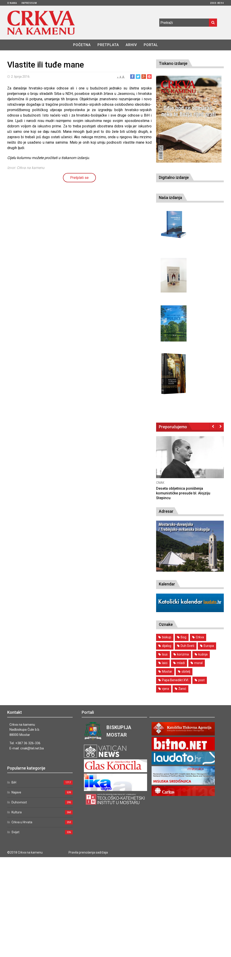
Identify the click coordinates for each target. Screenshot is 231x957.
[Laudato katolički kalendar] (190, 611)
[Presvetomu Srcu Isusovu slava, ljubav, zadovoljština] (174, 275)
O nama (12, 3)
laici (164, 663)
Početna (82, 45)
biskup (166, 637)
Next (220, 426)
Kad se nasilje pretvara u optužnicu (180, 488)
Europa (209, 646)
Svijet (15, 832)
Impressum (29, 3)
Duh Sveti (187, 646)
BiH (14, 782)
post (201, 680)
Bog (183, 637)
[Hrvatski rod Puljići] (174, 323)
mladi (181, 663)
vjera (165, 688)
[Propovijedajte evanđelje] (174, 225)
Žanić (182, 688)
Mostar (167, 671)
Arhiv (131, 45)
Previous (213, 426)
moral (198, 663)
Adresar (166, 511)
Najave (16, 792)
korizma (183, 654)
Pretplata (108, 45)
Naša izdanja (170, 197)
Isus (165, 654)
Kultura (17, 812)
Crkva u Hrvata (22, 822)
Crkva (200, 637)
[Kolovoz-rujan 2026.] (189, 119)
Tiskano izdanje (173, 63)
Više (185, 462)
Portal (151, 45)
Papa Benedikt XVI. (175, 680)
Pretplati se (79, 177)
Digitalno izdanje (174, 177)
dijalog (166, 646)
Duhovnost (19, 802)
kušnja (203, 654)
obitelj (186, 671)
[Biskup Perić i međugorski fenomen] (174, 374)
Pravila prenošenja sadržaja (88, 852)
